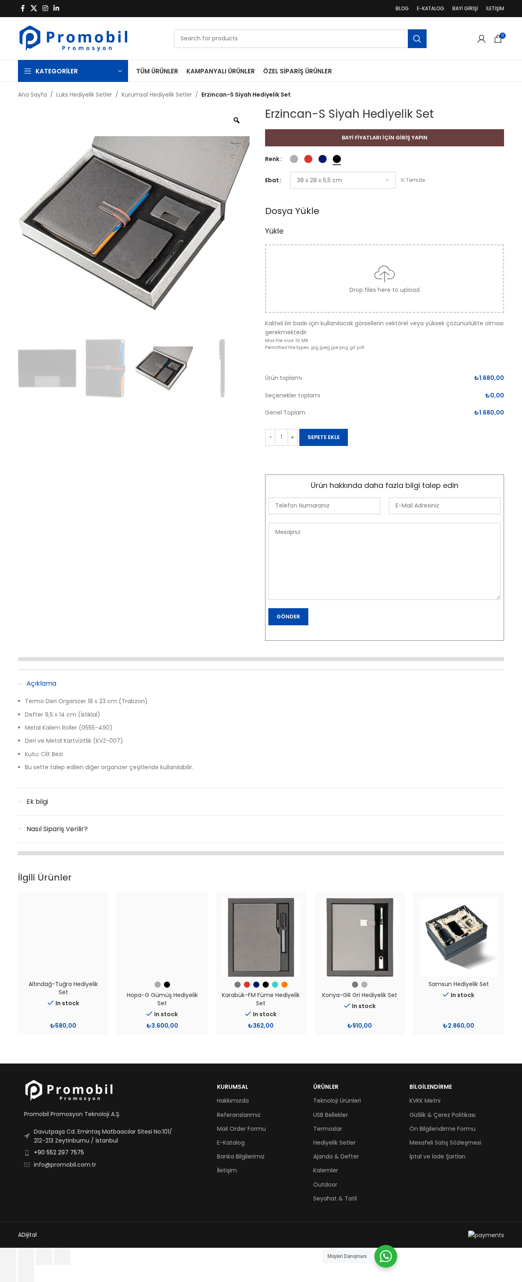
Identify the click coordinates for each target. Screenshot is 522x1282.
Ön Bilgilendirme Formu (442, 1129)
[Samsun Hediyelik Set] (459, 937)
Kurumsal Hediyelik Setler (157, 94)
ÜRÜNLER (325, 1087)
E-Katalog (231, 1143)
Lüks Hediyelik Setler (84, 94)
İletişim (227, 1170)
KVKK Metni (424, 1101)
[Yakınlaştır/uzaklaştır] (8, 1256)
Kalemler (325, 1170)
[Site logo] (73, 38)
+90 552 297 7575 (59, 1152)
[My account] (481, 39)
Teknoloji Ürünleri (337, 1101)
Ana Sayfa (32, 94)
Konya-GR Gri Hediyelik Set (359, 995)
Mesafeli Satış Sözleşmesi (445, 1143)
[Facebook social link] (23, 8)
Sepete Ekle (323, 437)
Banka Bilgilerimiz (241, 1156)
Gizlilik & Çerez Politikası (442, 1115)
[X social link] (34, 8)
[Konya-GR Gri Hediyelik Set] (360, 937)
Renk (272, 159)
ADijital (27, 1235)
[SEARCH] (417, 38)
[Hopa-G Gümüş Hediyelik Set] (162, 937)
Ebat (272, 180)
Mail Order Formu (241, 1129)
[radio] (294, 159)
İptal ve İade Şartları (437, 1156)
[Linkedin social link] (56, 8)
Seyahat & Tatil (335, 1198)
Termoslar (327, 1129)
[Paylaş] (44, 1256)
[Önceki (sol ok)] (8, 1273)
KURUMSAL (232, 1087)
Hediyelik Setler (334, 1143)
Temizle (415, 180)
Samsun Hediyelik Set (459, 984)
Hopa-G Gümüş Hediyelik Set (162, 999)
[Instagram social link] (45, 8)
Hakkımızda (233, 1101)
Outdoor (325, 1184)
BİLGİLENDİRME (430, 1087)
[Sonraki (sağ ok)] (26, 1273)
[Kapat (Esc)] (62, 1256)
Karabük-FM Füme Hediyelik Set (261, 999)
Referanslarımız (239, 1115)
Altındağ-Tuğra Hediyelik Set (63, 988)
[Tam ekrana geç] (26, 1256)
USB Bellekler (330, 1115)
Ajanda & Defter (336, 1156)
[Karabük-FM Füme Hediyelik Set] (261, 937)
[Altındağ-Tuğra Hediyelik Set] (63, 937)
